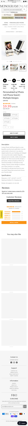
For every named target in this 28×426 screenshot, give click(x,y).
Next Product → (19, 31)
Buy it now (14, 137)
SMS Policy (14, 390)
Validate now (14, 12)
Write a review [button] (14, 222)
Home (6, 22)
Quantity (5, 125)
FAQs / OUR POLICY (14, 374)
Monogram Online (14, 421)
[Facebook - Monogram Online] (11, 362)
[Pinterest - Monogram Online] (17, 362)
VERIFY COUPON (14, 375)
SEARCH (14, 383)
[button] (6, 103)
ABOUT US (14, 385)
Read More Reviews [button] (14, 200)
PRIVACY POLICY (14, 386)
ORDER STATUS (14, 372)
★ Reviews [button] (1, 214)
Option (4, 112)
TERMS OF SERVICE (14, 388)
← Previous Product (9, 31)
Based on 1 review (7, 191)
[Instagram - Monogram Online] (14, 362)
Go (25, 406)
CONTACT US (14, 370)
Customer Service (14, 359)
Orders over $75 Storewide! (14, 1)
